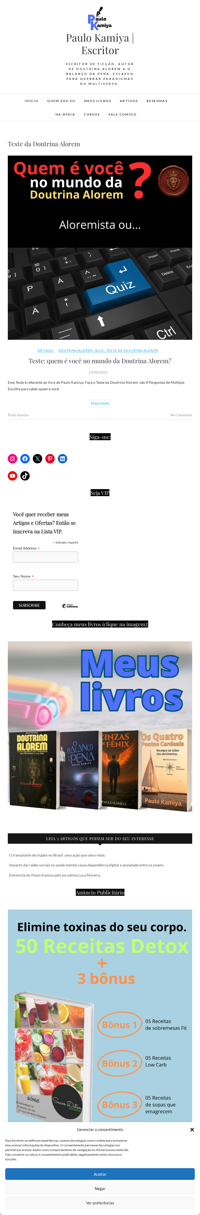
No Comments (181, 415)
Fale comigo (123, 114)
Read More (100, 403)
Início (32, 101)
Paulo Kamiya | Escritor (100, 43)
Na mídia (65, 114)
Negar (100, 1188)
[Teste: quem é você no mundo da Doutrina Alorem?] (100, 248)
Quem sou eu (61, 101)
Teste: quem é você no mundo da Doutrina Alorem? (100, 360)
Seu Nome (23, 576)
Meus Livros (97, 101)
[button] (192, 1129)
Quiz (99, 350)
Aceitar (100, 1174)
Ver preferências (100, 1202)
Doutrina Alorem (75, 350)
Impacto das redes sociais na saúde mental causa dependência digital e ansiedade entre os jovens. (86, 865)
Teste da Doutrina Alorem (132, 350)
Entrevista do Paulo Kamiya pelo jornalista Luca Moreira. (55, 875)
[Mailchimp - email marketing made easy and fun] (70, 610)
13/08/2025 (98, 372)
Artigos (129, 101)
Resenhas (157, 101)
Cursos (92, 114)
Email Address (26, 548)
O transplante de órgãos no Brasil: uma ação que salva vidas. (57, 855)
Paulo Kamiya (18, 415)
